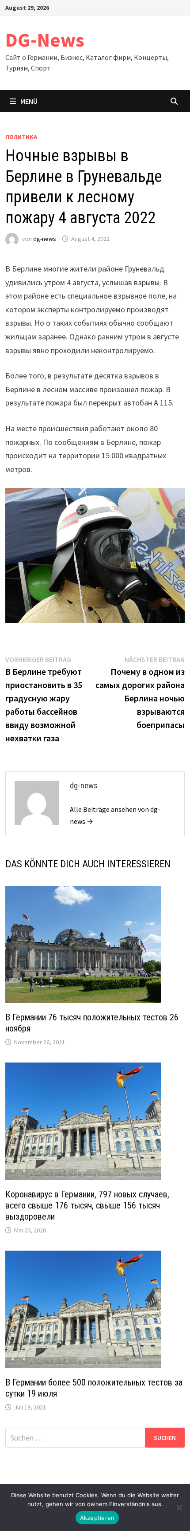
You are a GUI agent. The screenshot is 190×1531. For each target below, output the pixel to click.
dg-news (44, 239)
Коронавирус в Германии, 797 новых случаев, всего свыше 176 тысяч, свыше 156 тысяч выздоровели (87, 1205)
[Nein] (179, 1507)
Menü (29, 101)
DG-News (44, 40)
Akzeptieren (97, 1517)
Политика (21, 137)
